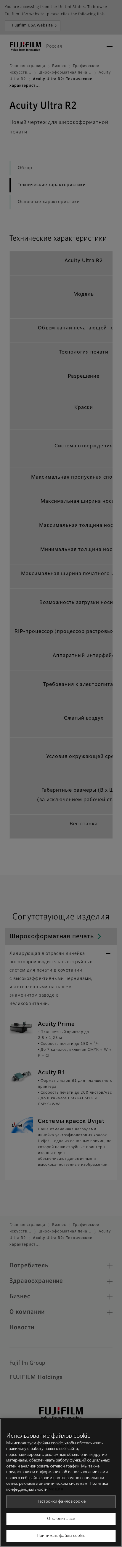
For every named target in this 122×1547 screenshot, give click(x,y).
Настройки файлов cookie (61, 1502)
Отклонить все (61, 1519)
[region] (61, 1482)
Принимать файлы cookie (61, 1536)
